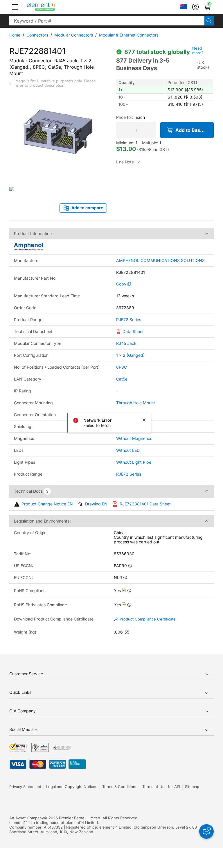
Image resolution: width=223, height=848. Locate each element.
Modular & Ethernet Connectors (129, 34)
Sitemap (192, 786)
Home (14, 34)
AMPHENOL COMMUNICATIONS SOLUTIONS (160, 260)
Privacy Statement (25, 786)
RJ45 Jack (126, 343)
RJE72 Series (128, 319)
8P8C (121, 367)
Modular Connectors (73, 34)
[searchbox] (106, 21)
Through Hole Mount (135, 402)
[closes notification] (144, 420)
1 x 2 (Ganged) (130, 355)
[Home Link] (51, 7)
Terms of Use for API (161, 786)
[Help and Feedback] (206, 831)
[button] (15, 7)
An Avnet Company (26, 818)
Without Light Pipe (133, 462)
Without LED (128, 450)
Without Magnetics (134, 438)
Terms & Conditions (119, 786)
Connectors (37, 34)
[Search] (209, 21)
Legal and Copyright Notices (71, 786)
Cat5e (121, 378)
